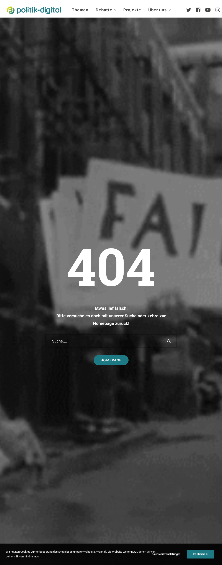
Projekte (132, 10)
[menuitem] (80, 10)
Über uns (157, 10)
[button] (169, 341)
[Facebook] (200, 10)
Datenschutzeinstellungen (166, 554)
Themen (80, 10)
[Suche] (111, 341)
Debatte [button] (104, 10)
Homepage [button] (111, 360)
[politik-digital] (34, 10)
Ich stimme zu (200, 554)
